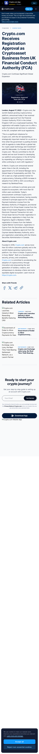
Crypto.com (19, 245)
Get (34, 3)
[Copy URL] (21, 287)
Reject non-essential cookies (19, 747)
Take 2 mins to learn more (10, 21)
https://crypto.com (9, 275)
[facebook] (4, 288)
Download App (21, 416)
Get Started (30, 398)
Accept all (19, 742)
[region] (19, 740)
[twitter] (10, 288)
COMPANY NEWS (16, 28)
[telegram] (15, 288)
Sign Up (29, 9)
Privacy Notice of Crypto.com (13, 406)
